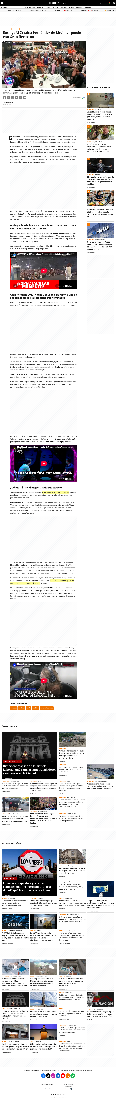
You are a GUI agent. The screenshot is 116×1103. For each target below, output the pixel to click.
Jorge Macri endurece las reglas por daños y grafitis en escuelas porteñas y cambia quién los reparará (100, 115)
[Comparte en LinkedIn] (16, 97)
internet (14, 708)
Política (48, 7)
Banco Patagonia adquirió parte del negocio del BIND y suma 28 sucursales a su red (72, 870)
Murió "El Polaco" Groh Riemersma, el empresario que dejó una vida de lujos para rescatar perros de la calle (99, 148)
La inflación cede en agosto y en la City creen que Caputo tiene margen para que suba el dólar (100, 1014)
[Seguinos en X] (48, 1075)
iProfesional (7, 29)
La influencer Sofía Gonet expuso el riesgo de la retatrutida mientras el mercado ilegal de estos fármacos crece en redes (43, 787)
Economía (40, 7)
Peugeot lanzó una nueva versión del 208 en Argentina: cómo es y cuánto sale (71, 1013)
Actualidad (15, 29)
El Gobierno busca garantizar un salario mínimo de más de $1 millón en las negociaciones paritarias (72, 919)
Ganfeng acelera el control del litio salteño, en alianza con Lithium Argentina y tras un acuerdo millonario (42, 982)
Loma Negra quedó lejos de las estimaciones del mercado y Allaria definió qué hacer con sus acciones (27, 886)
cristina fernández (47, 708)
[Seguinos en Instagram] (53, 1075)
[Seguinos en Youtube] (63, 1075)
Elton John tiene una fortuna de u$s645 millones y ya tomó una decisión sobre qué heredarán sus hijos (100, 180)
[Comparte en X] (8, 97)
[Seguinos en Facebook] (43, 1075)
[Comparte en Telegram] (20, 97)
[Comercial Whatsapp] (71, 1089)
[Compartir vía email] (24, 97)
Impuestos (64, 7)
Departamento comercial (68, 1085)
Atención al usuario (47, 1084)
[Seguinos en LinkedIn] (58, 1075)
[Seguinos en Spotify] (72, 1075)
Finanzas (55, 7)
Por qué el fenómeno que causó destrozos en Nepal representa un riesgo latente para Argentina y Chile (72, 754)
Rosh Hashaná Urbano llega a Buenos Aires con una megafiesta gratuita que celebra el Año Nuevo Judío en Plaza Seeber (43, 818)
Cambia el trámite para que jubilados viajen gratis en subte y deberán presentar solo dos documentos (71, 787)
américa (35, 708)
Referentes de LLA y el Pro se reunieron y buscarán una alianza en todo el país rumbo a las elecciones (72, 903)
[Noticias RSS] (68, 1075)
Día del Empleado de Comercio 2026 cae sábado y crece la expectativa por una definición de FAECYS (100, 213)
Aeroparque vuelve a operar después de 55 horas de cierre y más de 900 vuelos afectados (100, 786)
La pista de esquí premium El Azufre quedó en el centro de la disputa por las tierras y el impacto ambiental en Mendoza (72, 803)
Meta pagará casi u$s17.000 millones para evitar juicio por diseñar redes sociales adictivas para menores (100, 245)
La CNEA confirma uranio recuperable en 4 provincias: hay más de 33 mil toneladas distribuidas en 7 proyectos (43, 936)
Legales (71, 7)
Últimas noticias (30, 7)
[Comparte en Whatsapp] (12, 97)
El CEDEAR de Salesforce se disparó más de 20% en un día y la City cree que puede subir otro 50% (15, 936)
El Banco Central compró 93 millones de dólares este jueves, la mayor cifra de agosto (71, 886)
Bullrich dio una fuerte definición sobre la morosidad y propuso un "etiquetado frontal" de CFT (71, 997)
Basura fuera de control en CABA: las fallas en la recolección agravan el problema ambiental (15, 818)
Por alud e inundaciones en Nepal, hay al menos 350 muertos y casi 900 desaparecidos (71, 818)
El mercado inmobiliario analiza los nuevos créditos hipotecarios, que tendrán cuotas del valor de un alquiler (15, 982)
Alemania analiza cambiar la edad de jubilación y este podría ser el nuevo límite (71, 769)
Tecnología (87, 7)
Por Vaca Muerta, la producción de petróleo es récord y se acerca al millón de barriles (43, 1014)
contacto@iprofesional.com (58, 1098)
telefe (28, 708)
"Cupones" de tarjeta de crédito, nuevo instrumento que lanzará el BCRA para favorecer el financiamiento (100, 904)
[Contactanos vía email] (45, 1088)
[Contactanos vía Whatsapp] (50, 1088)
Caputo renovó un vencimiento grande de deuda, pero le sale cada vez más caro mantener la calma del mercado (72, 936)
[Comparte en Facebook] (4, 97)
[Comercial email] (66, 1089)
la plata (21, 708)
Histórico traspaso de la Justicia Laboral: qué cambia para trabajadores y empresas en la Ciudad (29, 769)
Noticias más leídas (11, 843)
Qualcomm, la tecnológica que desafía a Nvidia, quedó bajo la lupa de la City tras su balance (43, 903)
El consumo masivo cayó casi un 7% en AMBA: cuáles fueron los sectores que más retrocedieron (15, 785)
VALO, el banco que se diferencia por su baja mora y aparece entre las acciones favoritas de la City (15, 1046)
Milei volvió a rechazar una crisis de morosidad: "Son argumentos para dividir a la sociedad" (43, 1046)
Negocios (79, 7)
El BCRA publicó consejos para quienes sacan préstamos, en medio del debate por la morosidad (71, 982)
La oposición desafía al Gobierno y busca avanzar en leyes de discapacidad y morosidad (14, 903)
